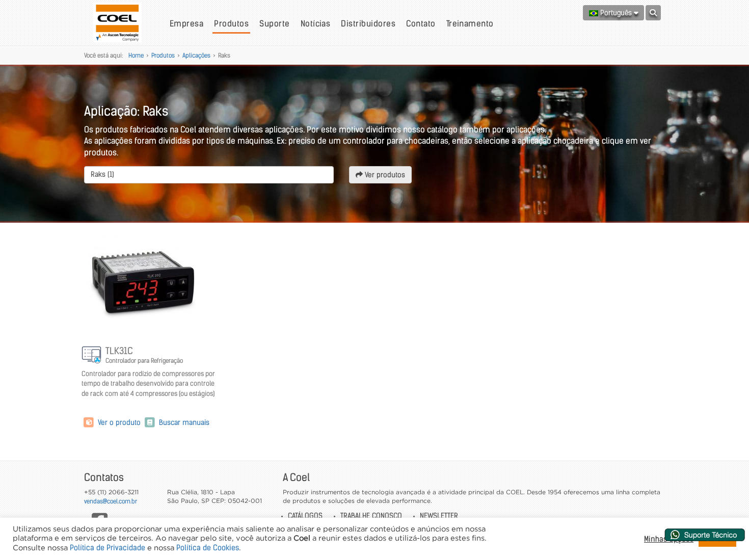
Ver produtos (384, 174)
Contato (420, 23)
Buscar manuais (183, 422)
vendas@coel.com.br (110, 501)
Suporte (274, 23)
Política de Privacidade (107, 547)
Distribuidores (368, 23)
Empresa (186, 23)
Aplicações (196, 55)
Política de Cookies (207, 547)
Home (136, 55)
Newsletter (439, 515)
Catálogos (305, 515)
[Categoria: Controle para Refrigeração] (92, 355)
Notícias (316, 23)
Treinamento (470, 23)
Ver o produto (119, 422)
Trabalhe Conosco (371, 515)
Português (616, 12)
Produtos (231, 23)
